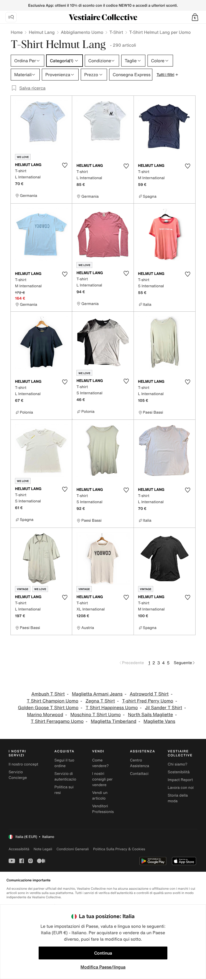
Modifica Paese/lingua (103, 967)
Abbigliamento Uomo (82, 32)
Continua (103, 953)
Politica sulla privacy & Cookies (119, 849)
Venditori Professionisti (104, 809)
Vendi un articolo (100, 795)
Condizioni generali (73, 849)
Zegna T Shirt (100, 701)
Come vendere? (100, 763)
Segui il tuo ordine (64, 763)
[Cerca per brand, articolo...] (11, 17)
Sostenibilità (179, 772)
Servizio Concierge (18, 775)
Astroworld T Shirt (149, 694)
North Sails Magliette (150, 714)
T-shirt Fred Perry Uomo (147, 701)
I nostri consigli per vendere (102, 779)
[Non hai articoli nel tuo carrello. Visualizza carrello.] (195, 17)
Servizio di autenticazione (67, 776)
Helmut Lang (41, 32)
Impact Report (180, 780)
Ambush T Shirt (48, 694)
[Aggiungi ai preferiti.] (64, 165)
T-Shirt (116, 32)
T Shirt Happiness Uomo (112, 707)
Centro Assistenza (139, 763)
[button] (195, 17)
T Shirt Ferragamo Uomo (57, 721)
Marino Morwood (45, 714)
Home (17, 32)
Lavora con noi (181, 787)
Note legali (43, 849)
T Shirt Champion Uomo (52, 701)
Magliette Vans (159, 721)
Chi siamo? (177, 764)
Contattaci (139, 773)
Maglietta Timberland (113, 721)
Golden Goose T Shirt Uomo (48, 707)
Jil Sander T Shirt (163, 707)
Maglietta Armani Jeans (97, 694)
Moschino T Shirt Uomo (95, 714)
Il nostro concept (23, 764)
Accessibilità (19, 849)
